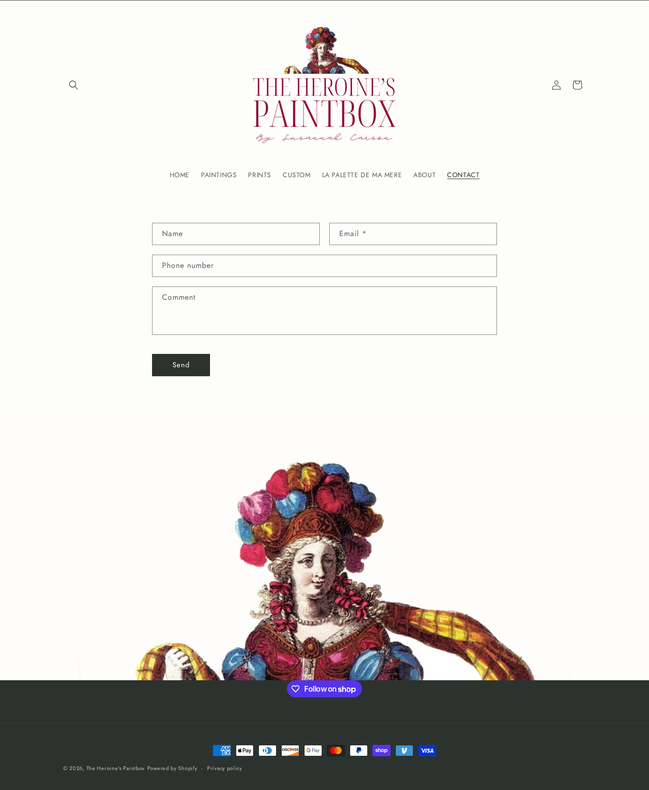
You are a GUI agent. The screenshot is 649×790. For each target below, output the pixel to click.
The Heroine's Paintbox (115, 768)
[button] (73, 85)
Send (181, 365)
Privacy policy (224, 768)
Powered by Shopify (172, 768)
